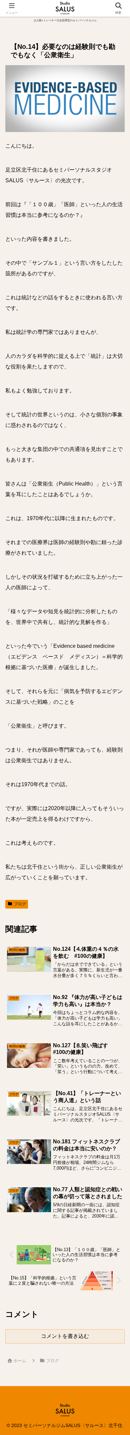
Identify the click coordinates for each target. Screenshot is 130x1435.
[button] (116, 1035)
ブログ (20, 904)
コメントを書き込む (65, 1336)
